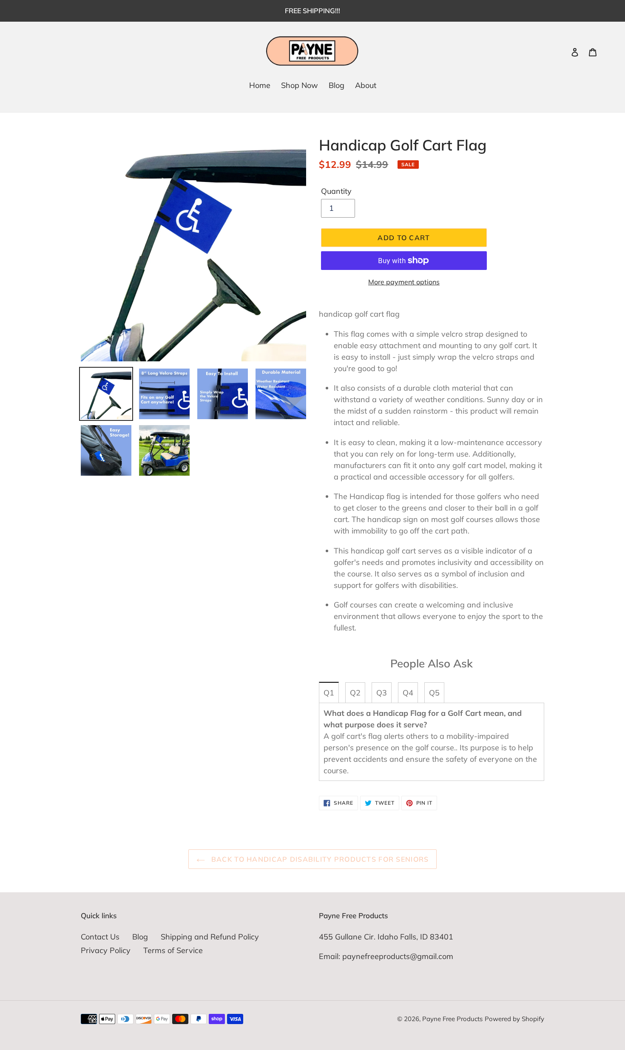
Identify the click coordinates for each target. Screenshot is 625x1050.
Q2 (355, 693)
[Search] (563, 51)
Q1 (329, 693)
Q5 (434, 693)
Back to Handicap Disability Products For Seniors (319, 859)
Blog (140, 937)
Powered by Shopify (514, 1019)
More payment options (404, 282)
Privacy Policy (106, 950)
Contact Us (100, 937)
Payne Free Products (452, 1019)
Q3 (381, 693)
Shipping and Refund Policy (210, 937)
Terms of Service (173, 950)
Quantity (336, 191)
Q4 (408, 693)
